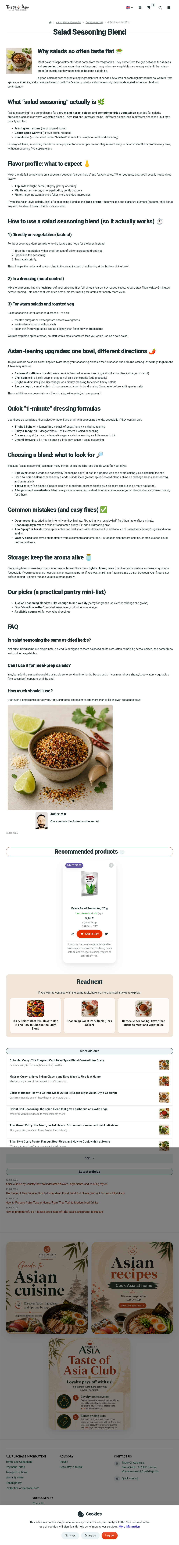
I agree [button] (109, 1535)
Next (87, 1158)
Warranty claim (15, 1477)
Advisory (66, 1456)
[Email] (140, 7)
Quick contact (130, 1478)
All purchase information (26, 1456)
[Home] (17, 7)
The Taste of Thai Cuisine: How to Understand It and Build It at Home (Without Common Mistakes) (65, 1193)
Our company (43, 1498)
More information (129, 1526)
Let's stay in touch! (71, 1467)
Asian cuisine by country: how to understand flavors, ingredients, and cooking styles (57, 1184)
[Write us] (117, 1478)
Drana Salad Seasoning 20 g (89, 908)
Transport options (16, 1472)
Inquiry (64, 1461)
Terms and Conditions (19, 1461)
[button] (73, 934)
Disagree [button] (90, 1535)
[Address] (117, 1464)
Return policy (14, 1483)
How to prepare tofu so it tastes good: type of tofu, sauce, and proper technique (54, 1211)
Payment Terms (15, 1467)
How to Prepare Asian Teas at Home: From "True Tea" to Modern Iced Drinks (52, 1202)
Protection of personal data (22, 1488)
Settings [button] (70, 1535)
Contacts (38, 1503)
